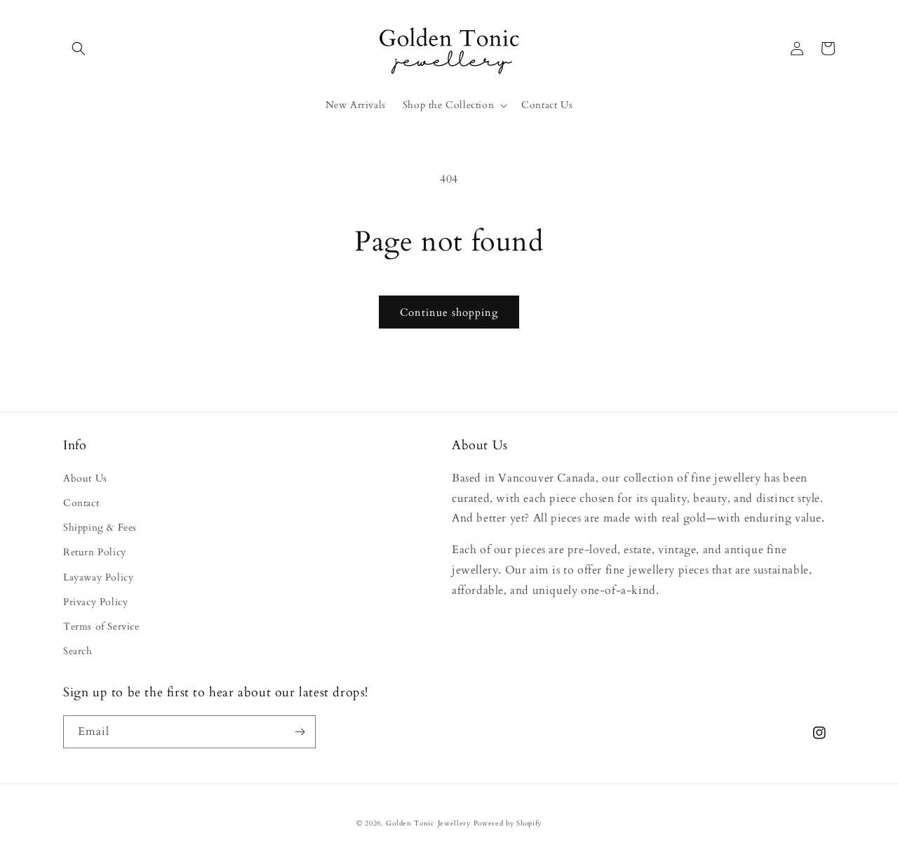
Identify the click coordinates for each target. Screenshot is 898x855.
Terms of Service (101, 626)
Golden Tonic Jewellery (428, 823)
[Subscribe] (299, 731)
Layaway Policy (98, 577)
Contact (81, 503)
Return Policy (94, 552)
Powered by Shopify (508, 823)
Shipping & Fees (100, 527)
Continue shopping (449, 312)
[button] (78, 48)
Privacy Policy (95, 602)
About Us (85, 478)
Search (78, 651)
